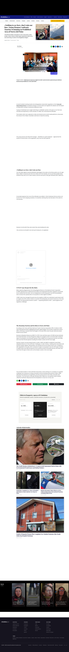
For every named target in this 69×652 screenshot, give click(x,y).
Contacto (15, 628)
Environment (12, 20)
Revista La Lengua (49, 632)
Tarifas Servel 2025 (50, 645)
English (45, 17)
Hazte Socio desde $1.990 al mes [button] (57, 20)
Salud (36, 637)
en (66, 645)
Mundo (36, 630)
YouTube (57, 384)
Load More (34, 613)
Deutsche (50, 17)
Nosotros (29, 645)
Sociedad (47, 637)
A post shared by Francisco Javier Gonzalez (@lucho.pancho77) (31, 282)
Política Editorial (16, 625)
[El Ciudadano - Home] (5, 17)
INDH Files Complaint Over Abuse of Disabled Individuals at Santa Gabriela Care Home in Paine (27, 492)
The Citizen (19, 46)
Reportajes (48, 630)
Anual (58, 399)
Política (14, 637)
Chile (31, 17)
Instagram (26, 625)
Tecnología (62, 637)
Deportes (14, 638)
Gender (32, 20)
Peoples (23, 20)
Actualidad (48, 625)
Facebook (26, 624)
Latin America (40, 17)
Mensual (53, 399)
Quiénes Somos (16, 624)
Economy (18, 20)
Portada (48, 624)
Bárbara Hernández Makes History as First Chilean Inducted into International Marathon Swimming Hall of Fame (52, 492)
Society (37, 20)
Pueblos (29, 637)
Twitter (25, 627)
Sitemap (56, 645)
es (64, 645)
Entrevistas (48, 628)
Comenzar (26, 415)
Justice (28, 20)
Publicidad (15, 627)
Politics (6, 20)
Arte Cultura (56, 637)
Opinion (55, 17)
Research (65, 17)
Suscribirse (40, 415)
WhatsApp (40, 384)
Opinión (47, 627)
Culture (42, 20)
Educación (52, 637)
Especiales (43, 637)
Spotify (25, 632)
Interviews (60, 17)
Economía (25, 637)
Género (38, 637)
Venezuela (37, 627)
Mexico (34, 17)
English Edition (7, 40)
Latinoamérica (38, 628)
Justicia (32, 637)
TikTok (25, 630)
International (26, 17)
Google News (24, 384)
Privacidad (15, 630)
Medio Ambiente (19, 637)
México (36, 625)
